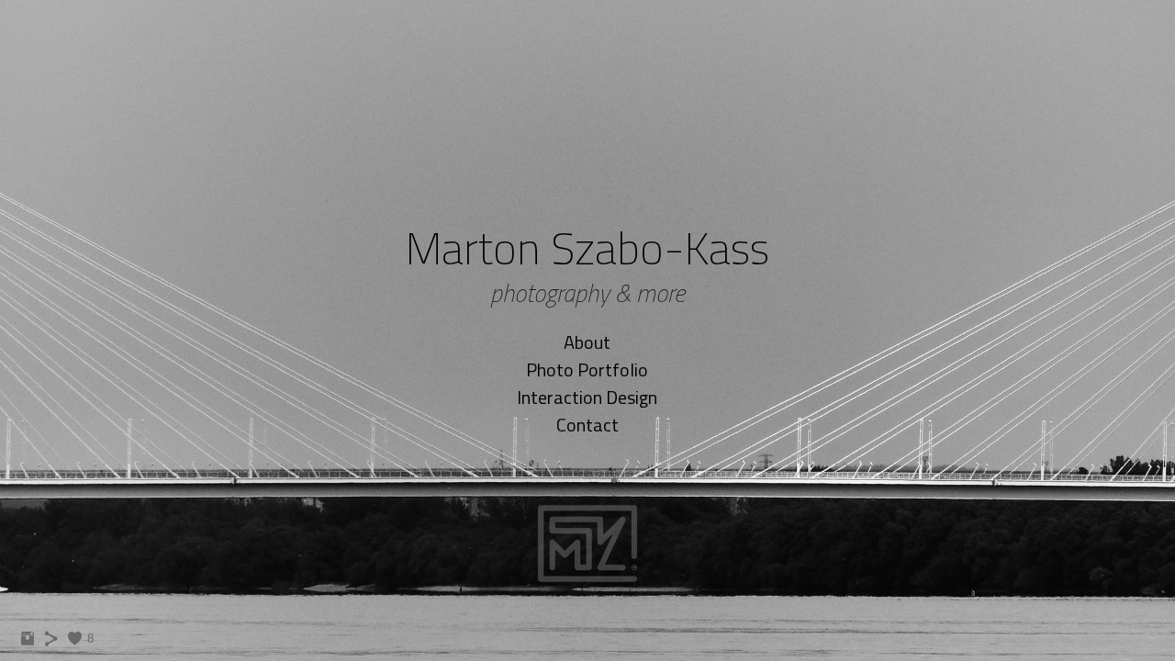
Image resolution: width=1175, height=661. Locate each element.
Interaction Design (587, 397)
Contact (587, 424)
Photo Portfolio (587, 369)
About (587, 342)
